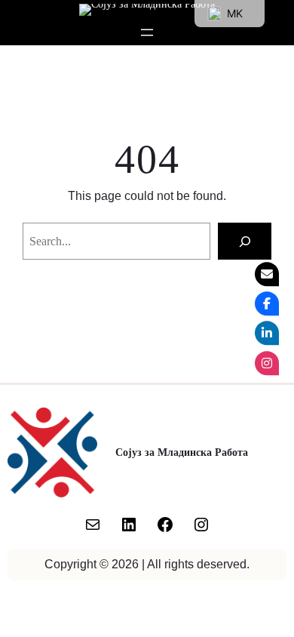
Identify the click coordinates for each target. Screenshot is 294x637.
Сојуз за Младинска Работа (181, 452)
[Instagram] (201, 524)
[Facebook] (165, 524)
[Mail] (93, 524)
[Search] (244, 241)
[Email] (267, 274)
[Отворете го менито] (147, 32)
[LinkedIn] (129, 524)
